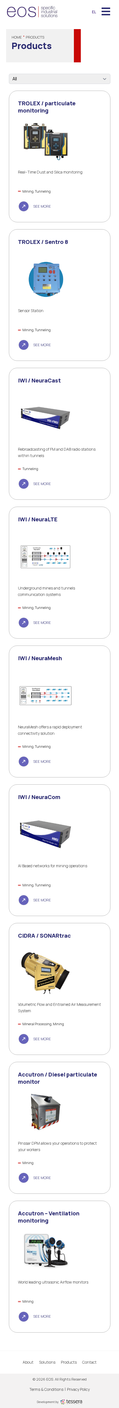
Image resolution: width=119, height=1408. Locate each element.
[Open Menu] (106, 11)
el (94, 11)
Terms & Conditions (46, 1389)
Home (17, 37)
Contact (89, 1362)
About (28, 1362)
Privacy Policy (78, 1389)
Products (69, 1362)
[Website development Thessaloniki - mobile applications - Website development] (71, 1402)
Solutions (47, 1362)
